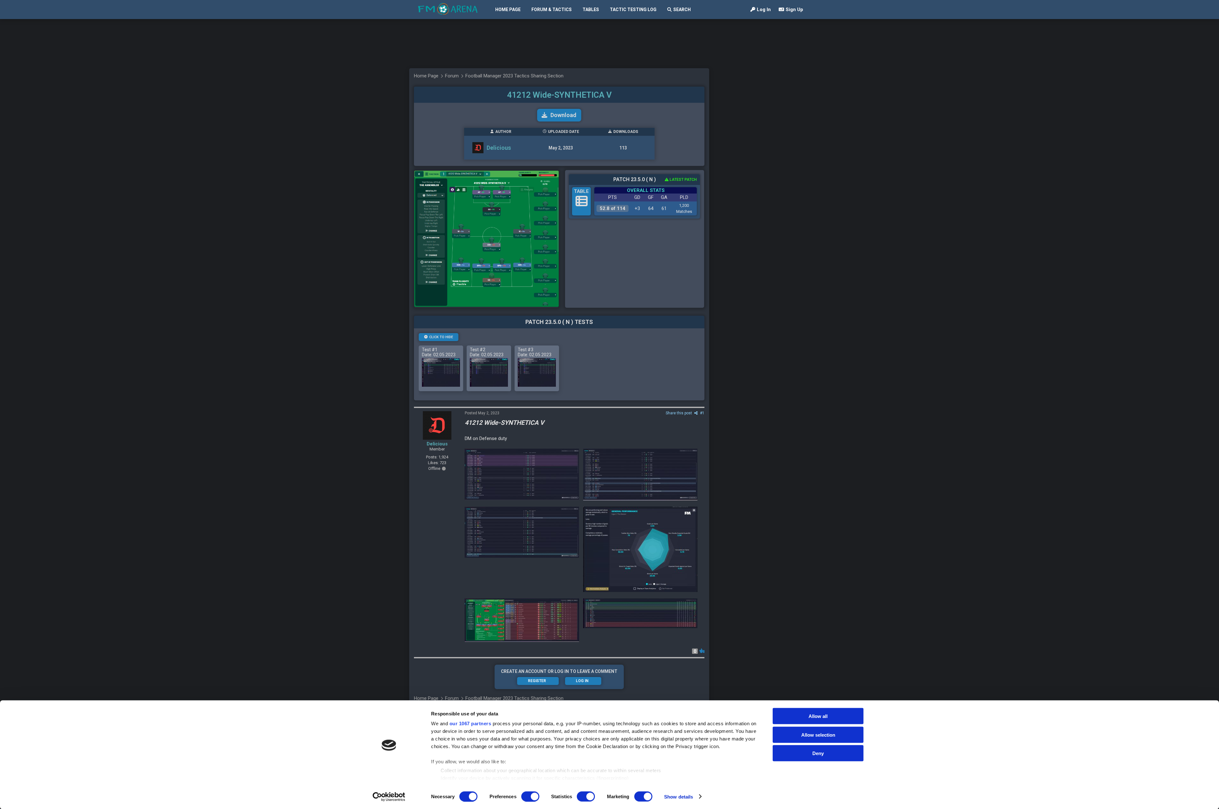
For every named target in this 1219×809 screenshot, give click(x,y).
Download (563, 115)
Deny (818, 753)
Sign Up (794, 9)
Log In (764, 9)
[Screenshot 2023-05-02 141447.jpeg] (640, 613)
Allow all (818, 716)
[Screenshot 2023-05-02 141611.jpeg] (640, 549)
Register (537, 681)
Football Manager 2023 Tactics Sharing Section (514, 76)
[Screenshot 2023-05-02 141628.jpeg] (522, 474)
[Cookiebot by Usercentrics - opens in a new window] (389, 796)
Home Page (508, 9)
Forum (452, 76)
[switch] (530, 796)
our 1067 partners (470, 723)
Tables (591, 9)
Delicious (499, 147)
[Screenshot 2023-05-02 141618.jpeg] (522, 532)
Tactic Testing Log (633, 9)
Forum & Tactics (551, 9)
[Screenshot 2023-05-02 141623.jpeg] (640, 474)
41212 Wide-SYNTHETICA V (559, 95)
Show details (678, 796)
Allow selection (818, 734)
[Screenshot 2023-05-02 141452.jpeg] (522, 620)
